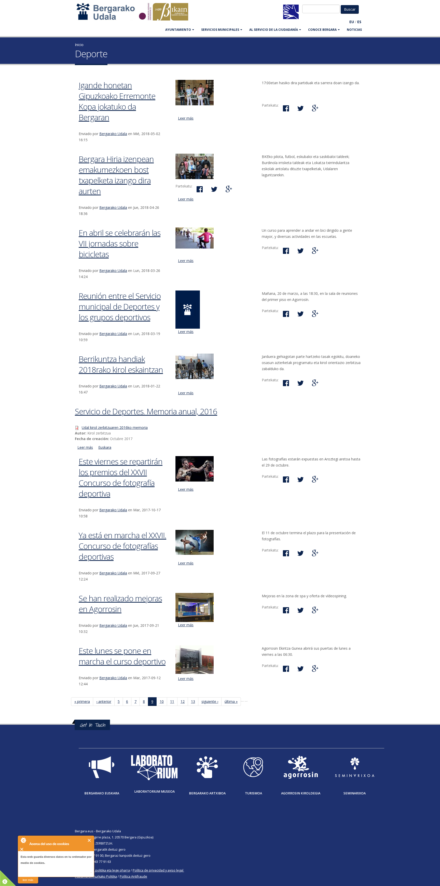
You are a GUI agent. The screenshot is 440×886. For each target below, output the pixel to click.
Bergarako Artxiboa (207, 793)
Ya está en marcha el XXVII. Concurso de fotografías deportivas (122, 546)
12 (183, 701)
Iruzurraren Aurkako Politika (96, 876)
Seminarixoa (354, 793)
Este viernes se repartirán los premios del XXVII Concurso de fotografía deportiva (120, 477)
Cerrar (89, 840)
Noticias (354, 29)
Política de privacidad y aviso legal (158, 870)
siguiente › (209, 701)
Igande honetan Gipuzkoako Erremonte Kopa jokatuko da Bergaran (117, 101)
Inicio (79, 44)
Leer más (186, 118)
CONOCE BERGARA (322, 29)
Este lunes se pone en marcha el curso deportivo (122, 656)
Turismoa (253, 793)
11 (172, 701)
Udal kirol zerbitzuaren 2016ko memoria (115, 427)
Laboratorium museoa (154, 791)
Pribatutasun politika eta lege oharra (102, 870)
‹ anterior (103, 701)
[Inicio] (135, 14)
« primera (82, 701)
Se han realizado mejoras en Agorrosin (120, 603)
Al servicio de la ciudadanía (273, 29)
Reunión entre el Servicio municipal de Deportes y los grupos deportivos (120, 307)
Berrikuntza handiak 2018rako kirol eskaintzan (121, 364)
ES (359, 21)
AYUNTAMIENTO (178, 29)
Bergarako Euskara (101, 793)
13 (193, 701)
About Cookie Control (23, 840)
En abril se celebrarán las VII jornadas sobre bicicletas (119, 243)
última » (231, 701)
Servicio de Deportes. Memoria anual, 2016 (146, 411)
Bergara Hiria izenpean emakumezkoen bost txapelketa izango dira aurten (116, 175)
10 (162, 701)
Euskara (104, 447)
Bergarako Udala (113, 133)
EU (351, 21)
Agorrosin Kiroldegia (300, 793)
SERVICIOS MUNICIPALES (220, 29)
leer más (28, 879)
